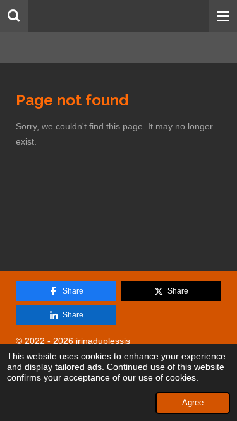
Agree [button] (193, 402)
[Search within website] (14, 16)
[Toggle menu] (223, 16)
